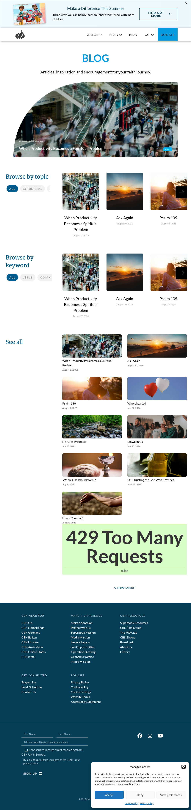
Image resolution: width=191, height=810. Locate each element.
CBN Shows (127, 637)
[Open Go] (152, 34)
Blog (167, 149)
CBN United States (33, 652)
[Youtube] (160, 736)
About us (126, 647)
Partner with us (81, 627)
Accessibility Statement (86, 701)
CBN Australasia (32, 647)
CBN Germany (30, 632)
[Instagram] (150, 736)
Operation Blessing (83, 652)
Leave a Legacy (80, 642)
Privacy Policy (147, 803)
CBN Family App (130, 627)
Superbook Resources (134, 623)
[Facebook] (139, 736)
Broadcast (126, 642)
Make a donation (82, 623)
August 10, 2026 (125, 223)
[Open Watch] (100, 34)
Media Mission (80, 637)
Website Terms (80, 697)
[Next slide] (181, 192)
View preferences (171, 795)
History (125, 652)
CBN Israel (28, 656)
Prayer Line (28, 682)
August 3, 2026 (168, 223)
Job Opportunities (83, 647)
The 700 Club (128, 632)
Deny (140, 795)
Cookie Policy (131, 803)
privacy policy (30, 763)
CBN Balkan (29, 637)
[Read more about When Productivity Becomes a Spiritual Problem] (95, 119)
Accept (109, 795)
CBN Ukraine (29, 642)
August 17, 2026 (81, 235)
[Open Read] (120, 34)
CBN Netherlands (32, 627)
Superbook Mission (83, 632)
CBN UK (26, 623)
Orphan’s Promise (82, 656)
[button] (183, 767)
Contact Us (28, 692)
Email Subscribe (31, 687)
